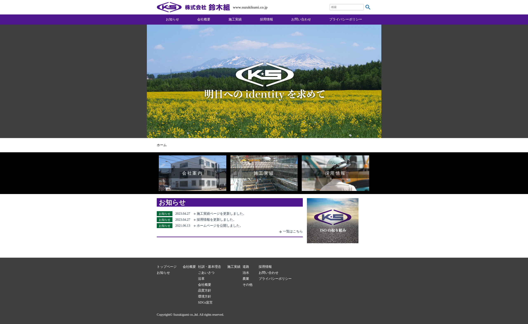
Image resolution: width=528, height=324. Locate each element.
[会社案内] (192, 187)
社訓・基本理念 (209, 266)
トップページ (167, 266)
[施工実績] (264, 187)
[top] (193, 9)
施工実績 (235, 19)
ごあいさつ (206, 272)
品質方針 (204, 290)
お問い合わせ (301, 19)
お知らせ (172, 19)
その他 (247, 284)
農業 (246, 278)
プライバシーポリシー (345, 19)
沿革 (201, 278)
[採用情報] (335, 187)
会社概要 (203, 19)
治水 (246, 272)
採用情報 (266, 19)
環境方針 (204, 296)
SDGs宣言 (205, 302)
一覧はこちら (290, 231)
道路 (246, 266)
